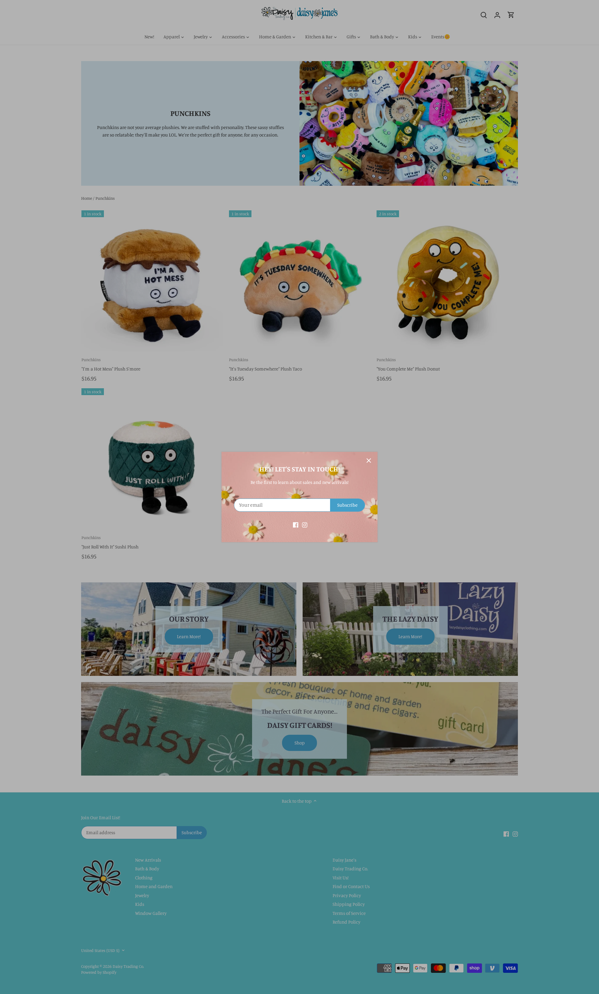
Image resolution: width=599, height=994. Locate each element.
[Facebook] (295, 524)
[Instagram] (304, 524)
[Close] (369, 460)
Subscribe (347, 505)
